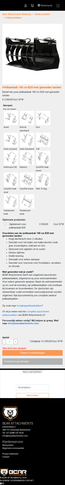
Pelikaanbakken (14, 17)
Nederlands (46, 5)
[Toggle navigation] (58, 6)
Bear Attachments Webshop (16, 14)
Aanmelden (32, 395)
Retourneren (7, 445)
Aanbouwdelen (42, 14)
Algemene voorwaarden (13, 448)
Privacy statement (10, 454)
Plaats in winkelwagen (32, 352)
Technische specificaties (16, 361)
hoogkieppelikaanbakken (29, 305)
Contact (5, 457)
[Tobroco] (17, 472)
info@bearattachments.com (23, 323)
